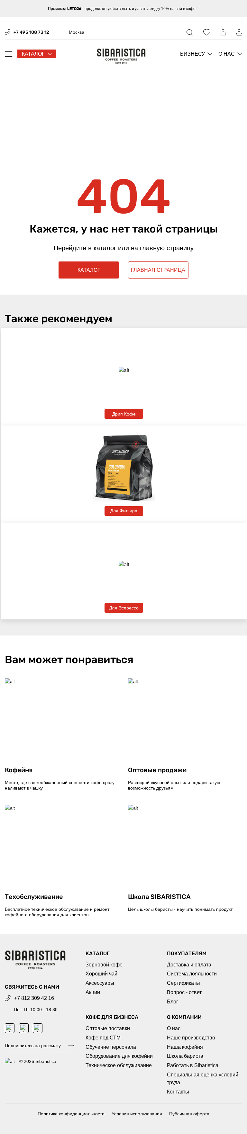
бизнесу (192, 54)
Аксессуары (100, 983)
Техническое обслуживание (119, 1065)
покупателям (186, 953)
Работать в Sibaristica (192, 1065)
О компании (184, 1017)
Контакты (178, 1091)
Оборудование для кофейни (119, 1056)
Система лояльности (192, 973)
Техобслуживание (34, 897)
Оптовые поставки (108, 1028)
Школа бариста (185, 1056)
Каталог (98, 953)
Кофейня (18, 770)
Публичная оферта (189, 1113)
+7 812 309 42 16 (34, 998)
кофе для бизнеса (112, 1017)
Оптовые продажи (157, 770)
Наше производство (191, 1037)
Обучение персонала (111, 1047)
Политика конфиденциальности (71, 1113)
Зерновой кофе (104, 964)
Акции (93, 992)
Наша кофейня (185, 1047)
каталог (33, 54)
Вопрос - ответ (184, 992)
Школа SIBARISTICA (159, 897)
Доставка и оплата (189, 964)
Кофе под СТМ (103, 1037)
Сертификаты (183, 983)
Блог (172, 1001)
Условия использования (137, 1113)
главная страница (158, 270)
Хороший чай (101, 973)
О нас (226, 54)
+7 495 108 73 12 (31, 32)
